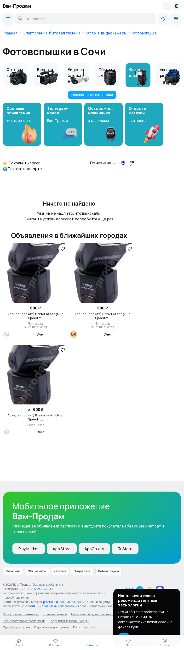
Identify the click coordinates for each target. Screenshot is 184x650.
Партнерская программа (51, 627)
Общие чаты (37, 571)
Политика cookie (84, 627)
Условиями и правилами (41, 606)
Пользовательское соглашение (24, 621)
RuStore (125, 548)
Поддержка (82, 571)
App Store (62, 548)
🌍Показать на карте (22, 168)
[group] (22, 124)
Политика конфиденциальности (93, 614)
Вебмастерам (108, 571)
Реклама (60, 571)
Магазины (13, 571)
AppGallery (94, 548)
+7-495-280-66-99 (39, 589)
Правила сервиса (55, 614)
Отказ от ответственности (21, 614)
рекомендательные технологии (64, 602)
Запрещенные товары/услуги (69, 621)
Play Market (28, 548)
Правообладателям (16, 627)
